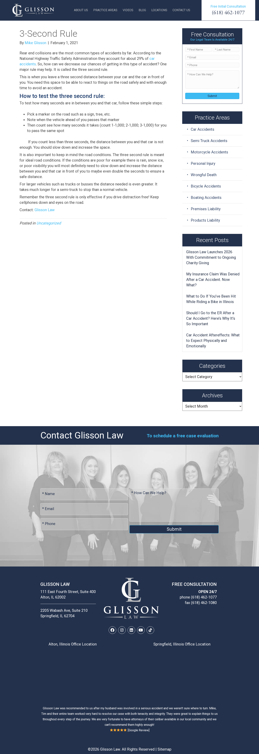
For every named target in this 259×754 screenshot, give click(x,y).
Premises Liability (206, 209)
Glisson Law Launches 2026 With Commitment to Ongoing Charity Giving (211, 257)
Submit (212, 96)
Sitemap (164, 749)
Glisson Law (45, 210)
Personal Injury (203, 163)
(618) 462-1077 (228, 12)
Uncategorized (48, 223)
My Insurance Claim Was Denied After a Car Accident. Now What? (212, 279)
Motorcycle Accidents (209, 152)
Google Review (139, 730)
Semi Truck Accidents (209, 140)
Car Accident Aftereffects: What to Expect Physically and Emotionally (213, 340)
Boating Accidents (206, 197)
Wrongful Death (204, 175)
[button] (112, 630)
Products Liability (205, 220)
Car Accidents (202, 129)
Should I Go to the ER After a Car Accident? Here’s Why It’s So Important (210, 318)
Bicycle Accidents (206, 186)
